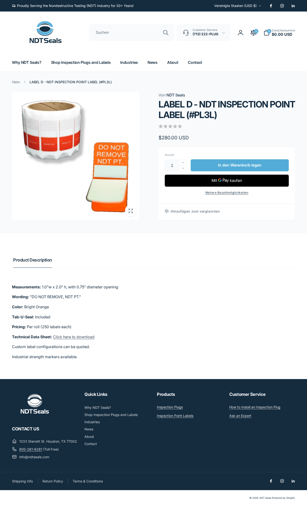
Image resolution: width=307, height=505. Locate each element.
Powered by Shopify (283, 497)
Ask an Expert (240, 416)
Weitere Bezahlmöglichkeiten (226, 192)
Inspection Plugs (170, 407)
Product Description (32, 259)
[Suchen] (166, 32)
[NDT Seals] (35, 415)
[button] (279, 32)
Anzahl (169, 154)
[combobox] (131, 32)
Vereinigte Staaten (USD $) (235, 6)
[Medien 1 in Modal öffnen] (75, 156)
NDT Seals (172, 95)
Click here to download (73, 336)
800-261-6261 (30, 449)
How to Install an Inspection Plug (254, 407)
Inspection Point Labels (175, 416)
